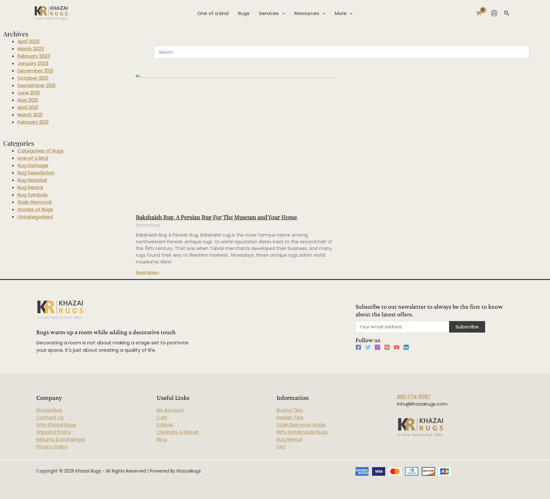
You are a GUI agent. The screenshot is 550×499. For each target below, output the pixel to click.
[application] (282, 13)
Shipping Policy (53, 432)
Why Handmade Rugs (302, 432)
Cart (162, 417)
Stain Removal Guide (301, 424)
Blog (162, 439)
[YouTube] (396, 347)
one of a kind (33, 158)
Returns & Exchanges (61, 439)
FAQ (281, 446)
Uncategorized (35, 216)
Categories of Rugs (41, 150)
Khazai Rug (49, 410)
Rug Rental (30, 187)
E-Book (165, 424)
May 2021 (28, 100)
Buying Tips (290, 410)
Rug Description (36, 172)
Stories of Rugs (35, 209)
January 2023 (33, 63)
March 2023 (31, 48)
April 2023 (28, 41)
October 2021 (33, 78)
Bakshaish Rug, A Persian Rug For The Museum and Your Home (216, 217)
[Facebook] (358, 347)
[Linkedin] (406, 347)
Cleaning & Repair (178, 432)
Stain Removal (35, 202)
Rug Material (32, 180)
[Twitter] (368, 347)
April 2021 (28, 107)
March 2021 (30, 114)
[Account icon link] (494, 13)
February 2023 (34, 56)
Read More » (147, 272)
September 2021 (37, 85)
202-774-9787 (413, 396)
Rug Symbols (33, 194)
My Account (170, 410)
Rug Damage (33, 165)
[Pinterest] (387, 347)
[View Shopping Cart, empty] (478, 13)
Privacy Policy (51, 446)
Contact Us (50, 417)
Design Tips (290, 417)
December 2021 (35, 70)
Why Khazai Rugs (56, 424)
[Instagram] (377, 347)
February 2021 (33, 122)
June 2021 (29, 92)
